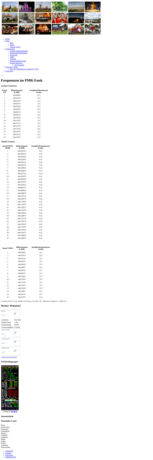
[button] (7, 39)
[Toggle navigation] (2, 75)
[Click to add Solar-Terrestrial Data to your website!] (10, 410)
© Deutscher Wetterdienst (9, 357)
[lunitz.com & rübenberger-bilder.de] (51, 35)
